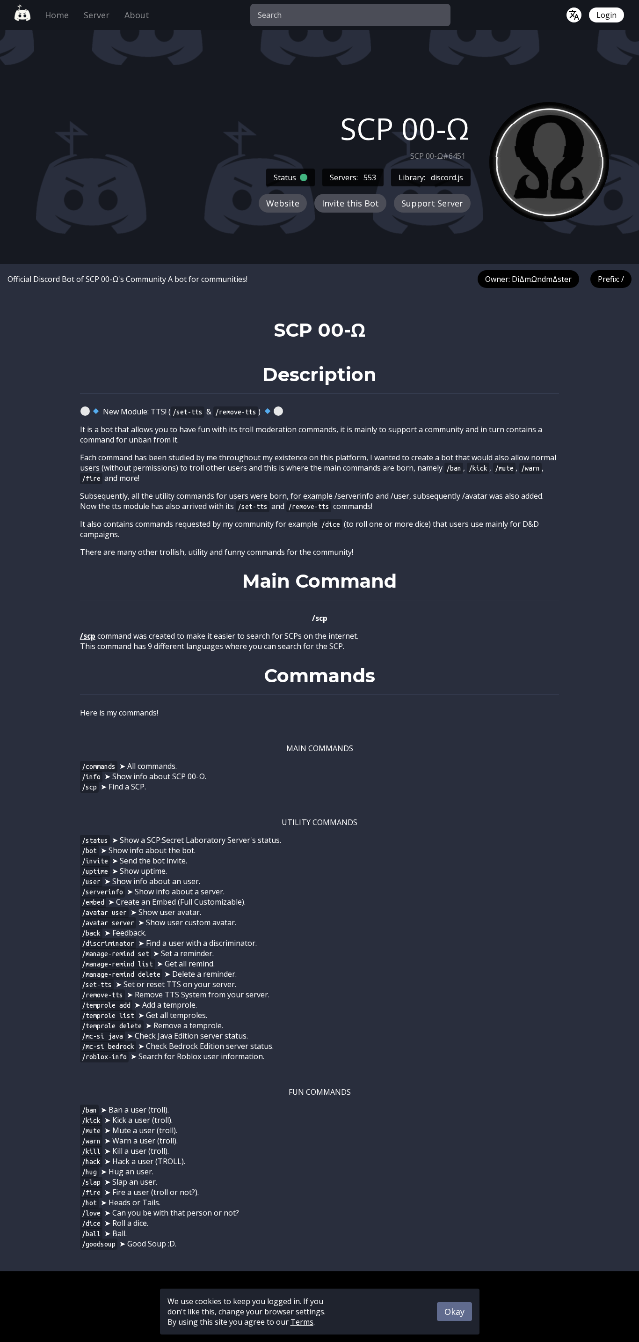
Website (282, 203)
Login (606, 15)
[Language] (573, 14)
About (136, 15)
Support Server (432, 203)
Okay (454, 1311)
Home (57, 15)
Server (96, 15)
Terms (301, 1322)
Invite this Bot (350, 203)
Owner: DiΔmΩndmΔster (528, 279)
